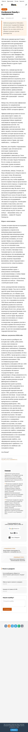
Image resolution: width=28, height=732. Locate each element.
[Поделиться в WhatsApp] (19, 626)
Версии (4, 9)
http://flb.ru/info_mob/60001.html (9, 459)
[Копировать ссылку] (22, 626)
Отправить (7, 609)
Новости (4, 1)
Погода (16, 1)
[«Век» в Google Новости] (14, 528)
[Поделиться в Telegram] (15, 626)
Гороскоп (22, 1)
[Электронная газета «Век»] (14, 5)
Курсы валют (10, 1)
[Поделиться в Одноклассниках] (9, 626)
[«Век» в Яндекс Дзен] (14, 533)
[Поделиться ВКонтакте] (5, 626)
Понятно (14, 729)
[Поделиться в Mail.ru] (12, 626)
